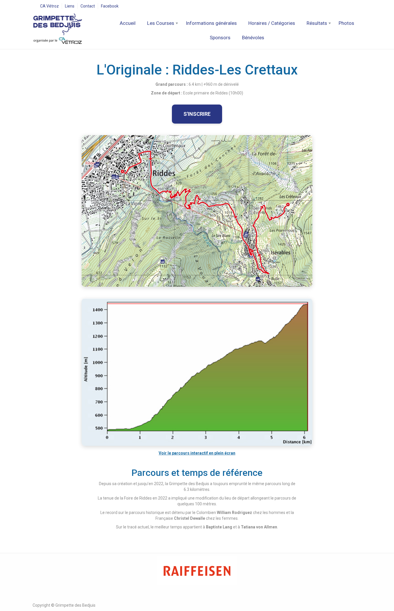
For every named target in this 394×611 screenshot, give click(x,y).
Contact (87, 6)
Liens (69, 6)
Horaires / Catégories (271, 23)
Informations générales (211, 23)
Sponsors (220, 37)
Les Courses (160, 23)
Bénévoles (253, 37)
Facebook (110, 6)
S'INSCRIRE (197, 114)
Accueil (128, 23)
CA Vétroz (49, 6)
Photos (346, 23)
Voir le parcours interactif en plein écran (197, 453)
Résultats (317, 23)
